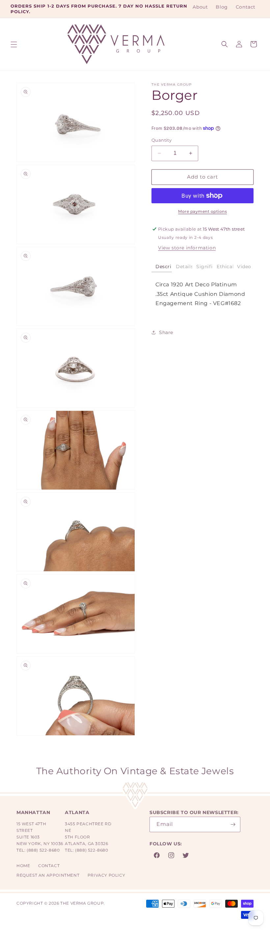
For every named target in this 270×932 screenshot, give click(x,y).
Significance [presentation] (204, 266)
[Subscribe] (233, 824)
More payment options (202, 211)
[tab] (161, 267)
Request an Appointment (47, 875)
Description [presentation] (163, 266)
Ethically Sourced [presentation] (225, 266)
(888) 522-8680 (43, 850)
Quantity (161, 140)
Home (23, 865)
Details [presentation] (184, 266)
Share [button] (166, 332)
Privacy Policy (106, 875)
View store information (187, 248)
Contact (49, 865)
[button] (14, 44)
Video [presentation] (244, 266)
